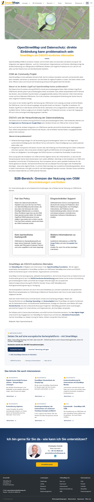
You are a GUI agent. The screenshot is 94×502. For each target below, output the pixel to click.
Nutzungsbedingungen (59, 499)
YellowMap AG (17, 267)
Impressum (80, 499)
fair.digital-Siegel (78, 312)
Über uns (88, 499)
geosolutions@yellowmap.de (55, 453)
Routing (29, 301)
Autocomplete (49, 301)
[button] (26, 3)
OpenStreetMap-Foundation (57, 267)
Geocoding (36, 301)
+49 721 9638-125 (57, 451)
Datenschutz (72, 499)
